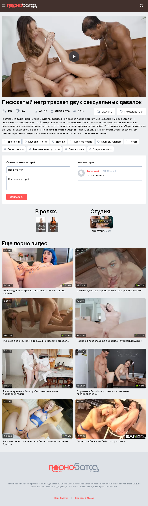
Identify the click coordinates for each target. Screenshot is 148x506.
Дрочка (60, 141)
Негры (133, 141)
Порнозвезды (16, 149)
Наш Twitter (61, 498)
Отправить (16, 196)
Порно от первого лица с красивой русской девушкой (109, 340)
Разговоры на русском (46, 149)
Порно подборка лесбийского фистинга (101, 441)
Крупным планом (111, 141)
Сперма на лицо (102, 149)
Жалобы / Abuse (84, 498)
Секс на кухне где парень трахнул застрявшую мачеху (109, 290)
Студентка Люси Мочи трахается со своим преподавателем (103, 393)
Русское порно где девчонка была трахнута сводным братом (35, 443)
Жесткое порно (83, 141)
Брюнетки (14, 141)
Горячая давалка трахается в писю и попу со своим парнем (34, 292)
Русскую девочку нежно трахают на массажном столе (36, 340)
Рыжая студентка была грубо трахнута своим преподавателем (30, 393)
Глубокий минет (37, 141)
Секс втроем (76, 149)
